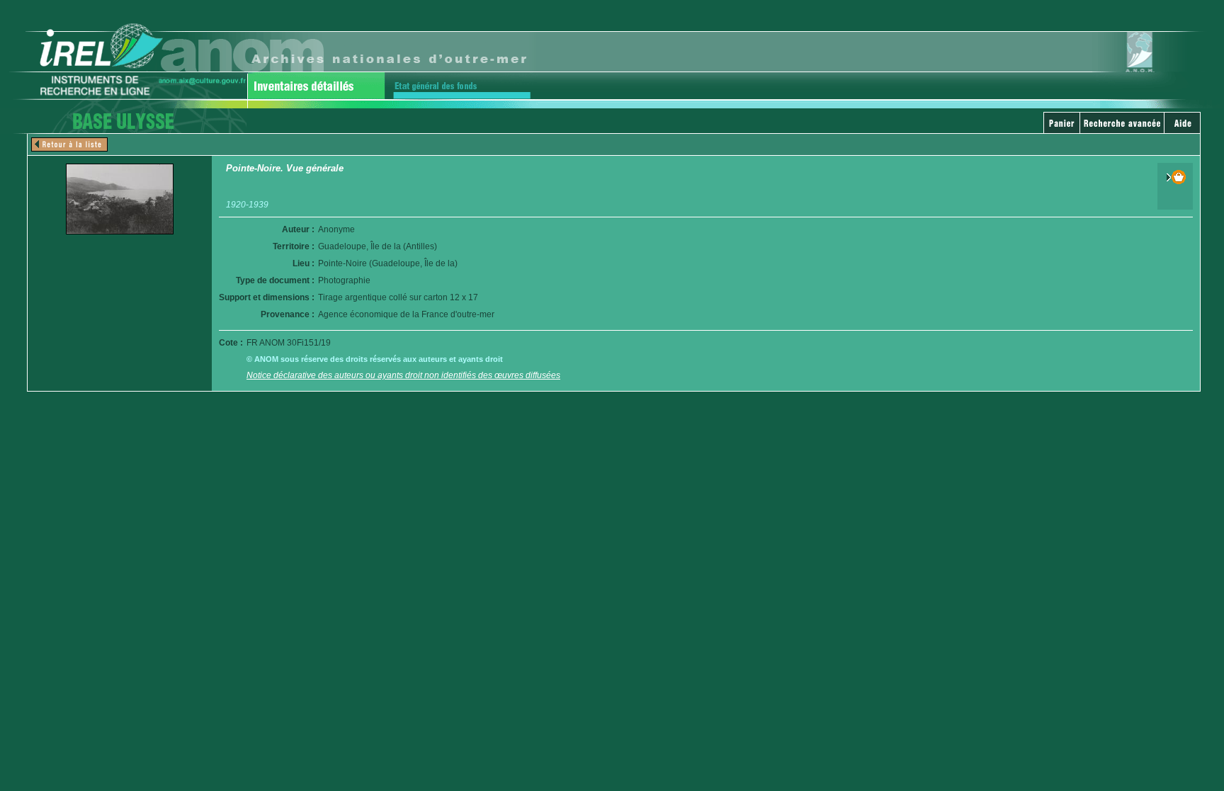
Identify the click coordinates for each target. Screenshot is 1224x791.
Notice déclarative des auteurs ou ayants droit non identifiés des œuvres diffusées (403, 375)
